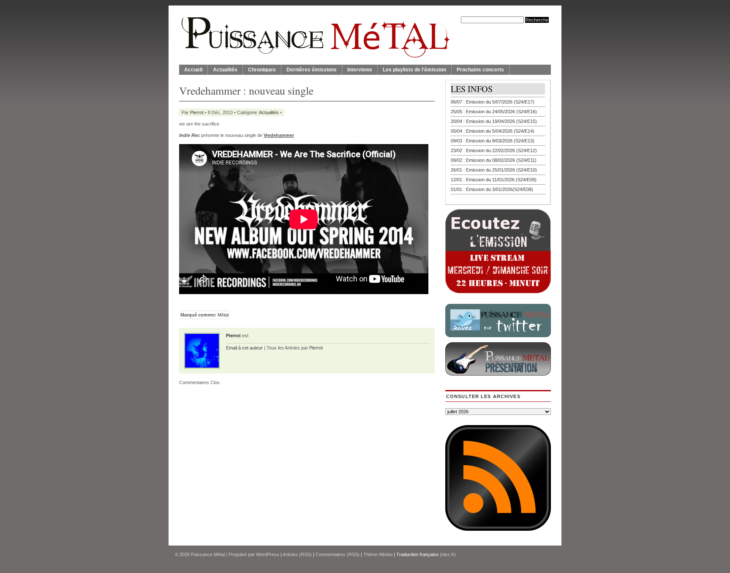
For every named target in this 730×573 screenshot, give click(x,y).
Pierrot (197, 112)
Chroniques (262, 70)
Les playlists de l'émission (414, 70)
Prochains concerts (480, 70)
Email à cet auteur (244, 347)
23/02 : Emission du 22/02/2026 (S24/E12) (494, 150)
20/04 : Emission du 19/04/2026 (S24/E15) (494, 121)
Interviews (359, 70)
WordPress (267, 554)
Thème (377, 554)
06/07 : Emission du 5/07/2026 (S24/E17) (492, 101)
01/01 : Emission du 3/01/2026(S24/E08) (492, 189)
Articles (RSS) (297, 554)
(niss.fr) (448, 554)
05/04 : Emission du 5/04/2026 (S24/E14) (492, 131)
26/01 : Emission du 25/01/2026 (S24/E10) (494, 169)
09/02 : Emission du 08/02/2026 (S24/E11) (494, 160)
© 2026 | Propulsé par (215, 554)
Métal (223, 314)
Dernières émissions (311, 70)
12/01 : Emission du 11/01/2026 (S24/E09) (494, 179)
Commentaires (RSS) (338, 554)
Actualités (225, 70)
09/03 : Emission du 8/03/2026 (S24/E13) (492, 140)
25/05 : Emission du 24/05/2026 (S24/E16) (494, 111)
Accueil (193, 70)
